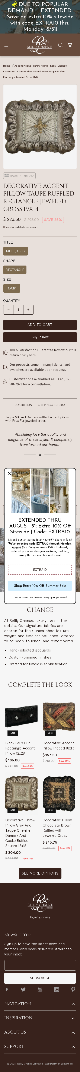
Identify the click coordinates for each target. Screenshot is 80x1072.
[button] (40, 570)
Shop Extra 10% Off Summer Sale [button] (40, 585)
